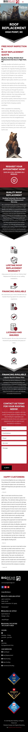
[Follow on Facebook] (2, 587)
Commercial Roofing (8, 665)
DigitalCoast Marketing (14, 727)
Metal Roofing (6, 658)
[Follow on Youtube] (8, 587)
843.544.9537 (4, 607)
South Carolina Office (11, 596)
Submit (6, 468)
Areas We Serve (5, 592)
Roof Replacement (8, 655)
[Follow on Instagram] (5, 587)
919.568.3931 (5, 619)
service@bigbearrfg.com (8, 582)
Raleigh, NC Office (10, 611)
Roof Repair (6, 652)
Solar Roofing (6, 662)
